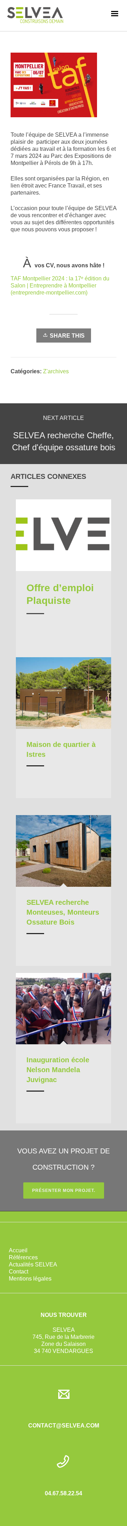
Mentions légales (30, 1279)
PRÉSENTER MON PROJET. (63, 1190)
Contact (18, 1272)
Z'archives (56, 371)
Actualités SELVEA (33, 1264)
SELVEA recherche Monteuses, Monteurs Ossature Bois (62, 912)
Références (23, 1257)
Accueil (18, 1250)
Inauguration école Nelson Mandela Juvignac (57, 1069)
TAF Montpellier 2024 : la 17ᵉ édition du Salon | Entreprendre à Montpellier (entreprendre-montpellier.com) (60, 285)
